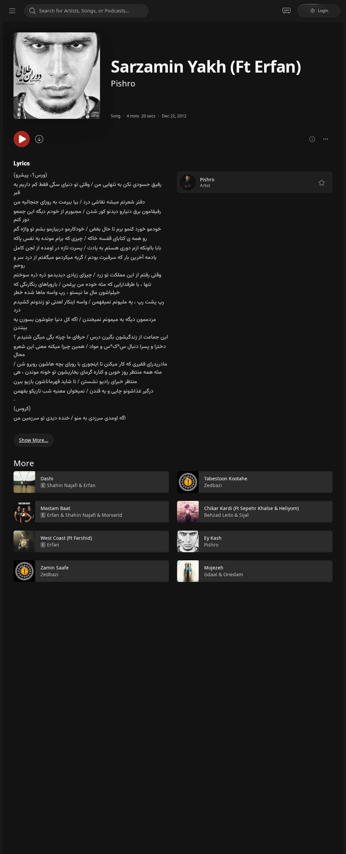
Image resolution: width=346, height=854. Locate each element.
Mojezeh (213, 567)
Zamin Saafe (55, 567)
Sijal (244, 515)
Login (323, 11)
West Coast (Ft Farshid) (66, 538)
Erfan (89, 485)
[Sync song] (39, 139)
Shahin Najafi (62, 485)
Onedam (233, 574)
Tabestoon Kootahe (225, 478)
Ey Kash (213, 538)
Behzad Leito (218, 515)
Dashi (47, 478)
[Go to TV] (286, 10)
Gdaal (210, 574)
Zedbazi (49, 574)
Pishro (123, 83)
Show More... (33, 440)
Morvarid (112, 515)
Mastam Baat (55, 508)
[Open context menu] (325, 139)
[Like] (159, 482)
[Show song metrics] (312, 139)
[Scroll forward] (338, 525)
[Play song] (22, 139)
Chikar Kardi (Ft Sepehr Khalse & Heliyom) (251, 508)
